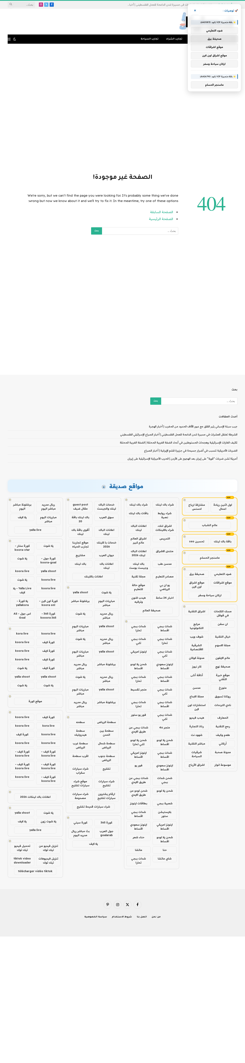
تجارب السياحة (149, 39)
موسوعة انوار (222, 765)
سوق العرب (106, 517)
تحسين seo (196, 541)
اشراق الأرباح (197, 765)
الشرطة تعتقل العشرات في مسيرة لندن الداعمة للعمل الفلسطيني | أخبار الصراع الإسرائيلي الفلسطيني (169, 4)
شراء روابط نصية (165, 515)
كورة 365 (106, 822)
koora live (22, 571)
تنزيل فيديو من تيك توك (48, 848)
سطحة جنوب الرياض (106, 758)
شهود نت (196, 735)
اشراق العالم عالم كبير (138, 540)
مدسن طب (165, 564)
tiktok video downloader (22, 860)
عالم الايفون (222, 658)
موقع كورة (35, 701)
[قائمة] (9, 39)
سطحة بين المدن (107, 732)
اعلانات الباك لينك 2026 (138, 553)
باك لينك (80, 564)
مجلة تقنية (138, 576)
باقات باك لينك (138, 513)
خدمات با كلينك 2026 (106, 544)
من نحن (156, 917)
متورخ (223, 688)
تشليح (106, 768)
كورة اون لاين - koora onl (48, 603)
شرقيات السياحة (196, 754)
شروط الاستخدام (122, 917)
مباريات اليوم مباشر (106, 603)
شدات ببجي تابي (138, 641)
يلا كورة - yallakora (22, 603)
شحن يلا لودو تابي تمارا (138, 742)
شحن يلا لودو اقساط (138, 666)
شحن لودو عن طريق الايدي (138, 792)
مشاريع (80, 555)
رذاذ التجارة (196, 726)
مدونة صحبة (223, 752)
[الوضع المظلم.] (14, 39)
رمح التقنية (223, 726)
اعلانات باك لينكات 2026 (35, 797)
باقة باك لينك (222, 541)
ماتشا (138, 850)
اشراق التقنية (196, 611)
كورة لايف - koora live (48, 753)
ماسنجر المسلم (210, 557)
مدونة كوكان (196, 658)
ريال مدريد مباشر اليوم (48, 506)
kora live (22, 633)
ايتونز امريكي (139, 651)
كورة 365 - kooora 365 (48, 615)
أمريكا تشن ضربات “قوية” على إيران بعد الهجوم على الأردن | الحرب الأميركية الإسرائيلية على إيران (182, 458)
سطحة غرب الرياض (80, 745)
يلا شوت (106, 592)
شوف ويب (196, 636)
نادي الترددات (222, 705)
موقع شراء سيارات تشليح (80, 783)
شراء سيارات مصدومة (80, 796)
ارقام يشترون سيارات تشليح (106, 796)
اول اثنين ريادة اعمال (222, 507)
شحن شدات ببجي (164, 780)
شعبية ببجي (164, 803)
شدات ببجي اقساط (164, 628)
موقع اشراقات (222, 582)
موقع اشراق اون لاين (196, 584)
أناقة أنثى (196, 675)
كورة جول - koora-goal (48, 560)
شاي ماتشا (165, 858)
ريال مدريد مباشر (106, 615)
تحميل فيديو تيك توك (22, 848)
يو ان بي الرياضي (165, 587)
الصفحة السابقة (161, 212)
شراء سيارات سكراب (80, 770)
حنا (165, 850)
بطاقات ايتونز (138, 803)
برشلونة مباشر (80, 601)
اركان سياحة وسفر (209, 595)
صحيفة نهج (222, 666)
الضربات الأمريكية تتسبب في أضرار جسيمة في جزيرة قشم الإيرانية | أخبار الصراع (190, 450)
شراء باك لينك (165, 504)
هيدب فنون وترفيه (138, 599)
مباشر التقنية (196, 743)
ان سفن (223, 624)
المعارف (222, 717)
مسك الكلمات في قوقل (223, 613)
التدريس (164, 538)
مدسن (197, 688)
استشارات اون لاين (197, 707)
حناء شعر (138, 837)
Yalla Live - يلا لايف (22, 590)
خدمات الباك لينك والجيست (106, 506)
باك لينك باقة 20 (80, 519)
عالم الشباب (209, 525)
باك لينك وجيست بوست (138, 566)
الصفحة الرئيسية (161, 219)
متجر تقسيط (139, 689)
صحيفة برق (196, 574)
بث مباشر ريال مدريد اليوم (80, 833)
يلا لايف (93, 843)
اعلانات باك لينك (106, 566)
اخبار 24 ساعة (165, 597)
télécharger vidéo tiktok (35, 871)
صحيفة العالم (151, 610)
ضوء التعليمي (222, 574)
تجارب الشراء (174, 39)
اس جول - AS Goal (22, 615)
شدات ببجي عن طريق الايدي (138, 729)
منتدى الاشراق (164, 551)
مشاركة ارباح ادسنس (196, 507)
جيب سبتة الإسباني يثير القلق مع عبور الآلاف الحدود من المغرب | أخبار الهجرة (193, 426)
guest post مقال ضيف (80, 506)
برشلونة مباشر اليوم (22, 506)
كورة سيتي (80, 822)
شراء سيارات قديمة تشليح (93, 806)
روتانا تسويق (223, 696)
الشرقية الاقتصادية (196, 647)
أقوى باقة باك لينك (80, 532)
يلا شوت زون (48, 821)
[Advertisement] (122, 107)
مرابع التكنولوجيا (196, 626)
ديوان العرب (106, 555)
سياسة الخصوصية (95, 917)
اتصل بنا (142, 917)
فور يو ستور (138, 715)
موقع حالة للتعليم (138, 587)
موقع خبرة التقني (223, 677)
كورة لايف (48, 642)
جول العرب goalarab (106, 833)
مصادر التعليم (165, 576)
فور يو (138, 765)
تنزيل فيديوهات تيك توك (48, 860)
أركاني (223, 743)
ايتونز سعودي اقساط (164, 666)
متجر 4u (164, 727)
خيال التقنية (222, 636)
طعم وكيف (223, 735)
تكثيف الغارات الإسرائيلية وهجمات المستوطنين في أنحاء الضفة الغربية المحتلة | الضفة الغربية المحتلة (178, 442)
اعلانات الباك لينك (138, 528)
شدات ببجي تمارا (138, 628)
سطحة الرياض (106, 722)
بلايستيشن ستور (164, 814)
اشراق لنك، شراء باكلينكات (164, 528)
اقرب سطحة (80, 756)
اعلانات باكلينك (93, 576)
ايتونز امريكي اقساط (139, 754)
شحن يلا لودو (165, 790)
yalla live (35, 530)
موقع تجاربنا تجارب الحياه (80, 544)
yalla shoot (80, 592)
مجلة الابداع (196, 696)
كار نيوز (196, 666)
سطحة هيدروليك (80, 732)
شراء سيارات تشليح (106, 783)
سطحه (80, 722)
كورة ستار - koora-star (22, 548)
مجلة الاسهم (222, 645)
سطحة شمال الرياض (106, 745)
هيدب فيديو (196, 717)
